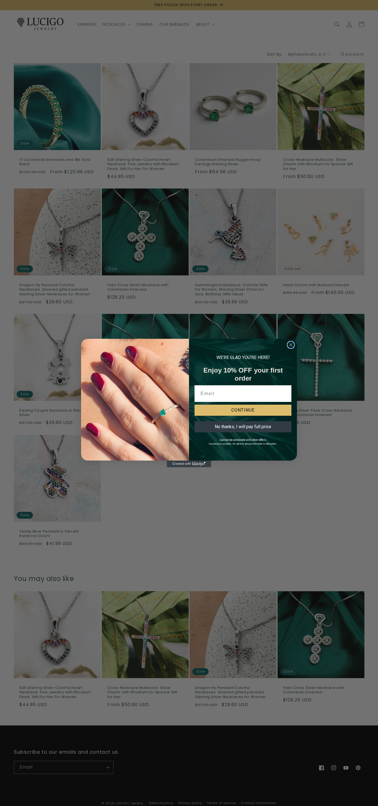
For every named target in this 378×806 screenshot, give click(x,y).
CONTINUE (243, 410)
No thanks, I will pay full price (243, 426)
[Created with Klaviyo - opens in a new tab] (189, 464)
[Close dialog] (291, 345)
